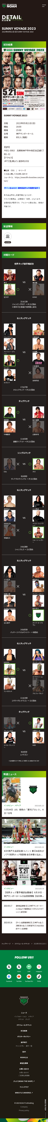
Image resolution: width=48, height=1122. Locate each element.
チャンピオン (20, 1046)
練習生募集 (24, 1063)
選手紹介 (24, 1042)
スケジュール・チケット (22, 944)
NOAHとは (24, 1057)
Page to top (45, 1104)
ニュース (24, 1013)
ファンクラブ (24, 1087)
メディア (31, 1016)
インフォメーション (20, 1016)
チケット (21, 1019)
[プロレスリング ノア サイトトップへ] (9, 6)
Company (24, 1107)
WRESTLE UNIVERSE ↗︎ (24, 1093)
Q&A (24, 1052)
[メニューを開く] (44, 6)
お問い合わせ (24, 1069)
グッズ (27, 1019)
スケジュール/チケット (24, 1025)
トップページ (6, 944)
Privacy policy (24, 1110)
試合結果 (24, 1031)
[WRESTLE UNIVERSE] (8, 238)
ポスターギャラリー (24, 1036)
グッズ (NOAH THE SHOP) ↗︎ (24, 1081)
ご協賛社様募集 (24, 1075)
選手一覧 (29, 1046)
